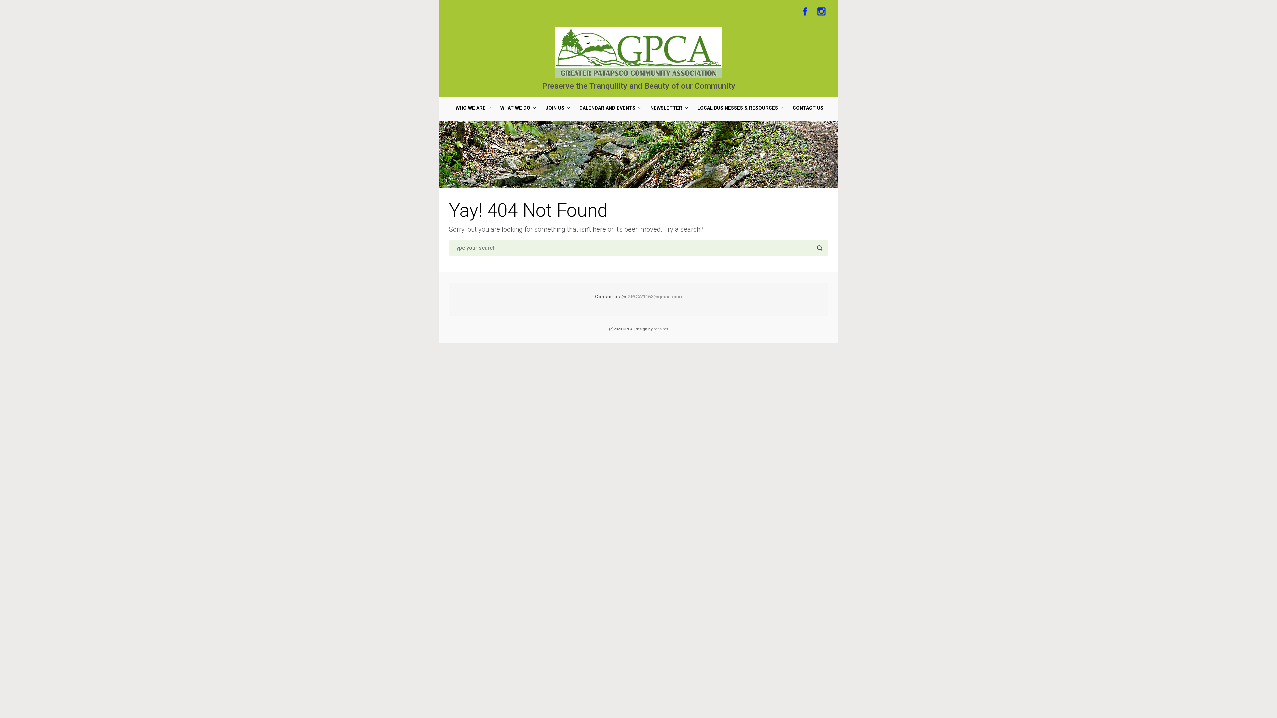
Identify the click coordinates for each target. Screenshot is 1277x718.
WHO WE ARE (471, 108)
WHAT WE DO (515, 108)
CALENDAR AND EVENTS (607, 108)
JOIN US (555, 108)
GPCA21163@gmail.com (654, 296)
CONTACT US (808, 108)
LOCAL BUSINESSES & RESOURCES (737, 108)
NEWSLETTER (666, 108)
